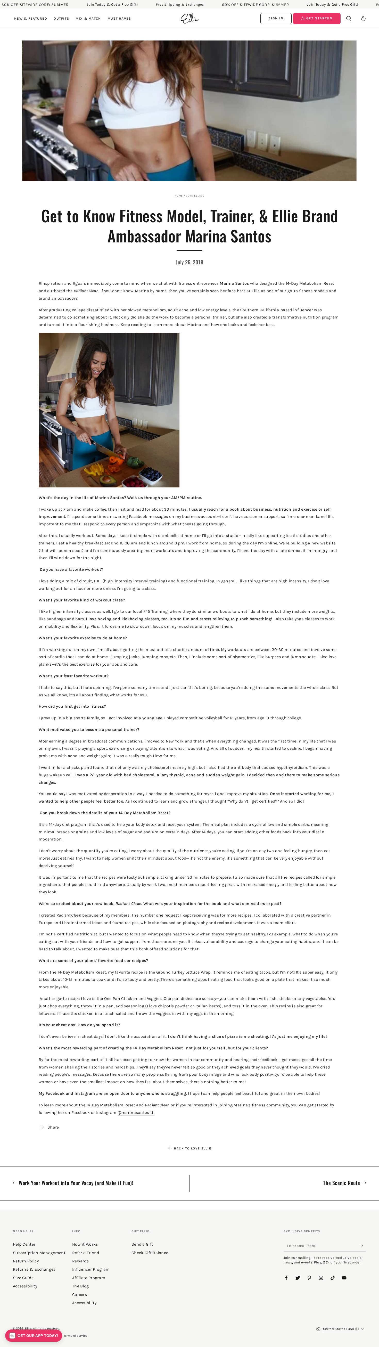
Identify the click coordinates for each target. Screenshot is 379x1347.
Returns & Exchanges (34, 1269)
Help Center (24, 1244)
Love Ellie (194, 195)
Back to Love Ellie (192, 1148)
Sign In (276, 18)
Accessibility (84, 1302)
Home (179, 195)
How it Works (85, 1244)
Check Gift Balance (149, 1252)
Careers (79, 1294)
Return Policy (26, 1261)
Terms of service (75, 1335)
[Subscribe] (363, 1245)
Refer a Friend (85, 1252)
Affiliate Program (88, 1277)
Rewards (80, 1261)
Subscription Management (39, 1252)
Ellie (28, 1328)
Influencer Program (91, 1269)
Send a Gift (142, 1244)
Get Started (319, 18)
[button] (348, 18)
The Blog (80, 1286)
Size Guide (23, 1277)
